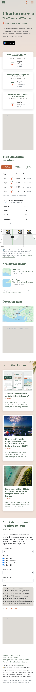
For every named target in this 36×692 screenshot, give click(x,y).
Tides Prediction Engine (18, 662)
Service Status (24, 660)
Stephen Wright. (19, 665)
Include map (8, 558)
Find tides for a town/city (26, 2)
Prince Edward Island (12, 23)
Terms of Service (15, 655)
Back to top (31, 687)
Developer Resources (10, 660)
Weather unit (7, 569)
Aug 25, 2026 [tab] (28, 167)
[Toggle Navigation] (32, 2)
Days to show (7, 548)
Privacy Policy (7, 657)
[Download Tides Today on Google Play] (9, 43)
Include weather (9, 561)
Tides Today (4, 3)
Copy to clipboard (11, 608)
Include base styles (11, 563)
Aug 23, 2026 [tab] (7, 167)
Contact (5, 655)
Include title (8, 565)
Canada (24, 23)
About (16, 657)
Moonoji (5, 662)
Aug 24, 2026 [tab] (17, 167)
